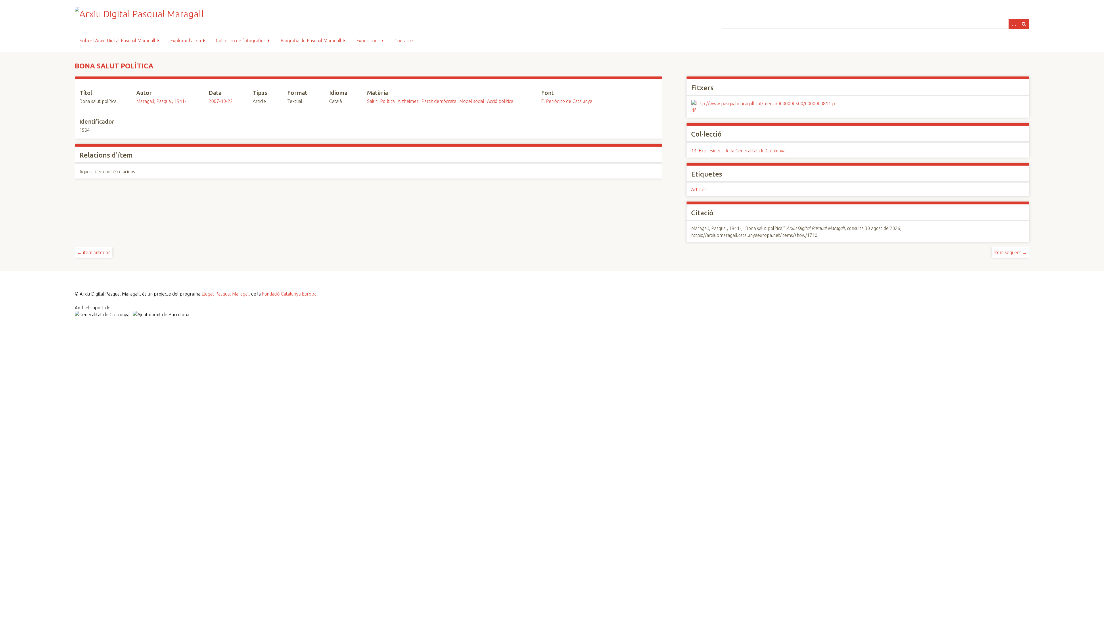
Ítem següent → (1010, 252)
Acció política (500, 101)
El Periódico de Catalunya (566, 101)
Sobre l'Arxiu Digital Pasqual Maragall (117, 40)
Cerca (1024, 24)
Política (387, 101)
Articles (698, 189)
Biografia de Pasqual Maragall (311, 40)
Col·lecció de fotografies (241, 40)
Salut (372, 101)
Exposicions (367, 40)
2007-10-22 (221, 101)
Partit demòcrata (438, 101)
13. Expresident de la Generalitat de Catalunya (738, 150)
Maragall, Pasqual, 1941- (161, 101)
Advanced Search (1014, 24)
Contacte (403, 40)
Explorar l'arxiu (185, 40)
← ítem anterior (93, 252)
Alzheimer (408, 101)
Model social (471, 101)
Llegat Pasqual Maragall (226, 293)
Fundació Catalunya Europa (289, 293)
